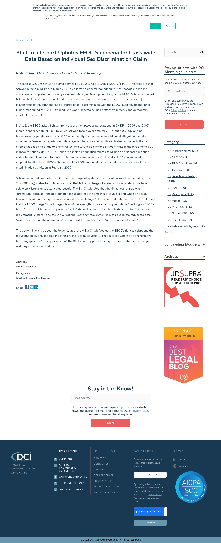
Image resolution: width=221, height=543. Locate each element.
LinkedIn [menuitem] (182, 459)
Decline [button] (169, 26)
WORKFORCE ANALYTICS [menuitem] (73, 476)
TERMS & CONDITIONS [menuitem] (106, 487)
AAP (179, 188)
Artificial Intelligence (188, 226)
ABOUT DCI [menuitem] (100, 458)
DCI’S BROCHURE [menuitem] (104, 475)
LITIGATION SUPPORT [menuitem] (71, 489)
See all (168, 232)
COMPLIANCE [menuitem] (66, 459)
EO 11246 (182, 220)
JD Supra (182, 170)
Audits (180, 201)
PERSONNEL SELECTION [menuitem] (73, 483)
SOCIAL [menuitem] (179, 451)
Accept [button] (156, 26)
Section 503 (183, 213)
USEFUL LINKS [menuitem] (106, 451)
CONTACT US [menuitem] (101, 464)
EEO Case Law (43, 278)
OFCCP (181, 157)
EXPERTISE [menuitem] (68, 451)
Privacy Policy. (178, 110)
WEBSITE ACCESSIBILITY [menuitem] (108, 492)
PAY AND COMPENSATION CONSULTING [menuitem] (68, 468)
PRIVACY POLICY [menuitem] (103, 481)
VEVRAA (182, 207)
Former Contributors (26, 266)
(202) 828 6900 (19, 473)
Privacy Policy (155, 494)
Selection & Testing (25, 278)
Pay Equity (183, 194)
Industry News (185, 151)
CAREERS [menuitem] (99, 470)
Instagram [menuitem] (183, 466)
